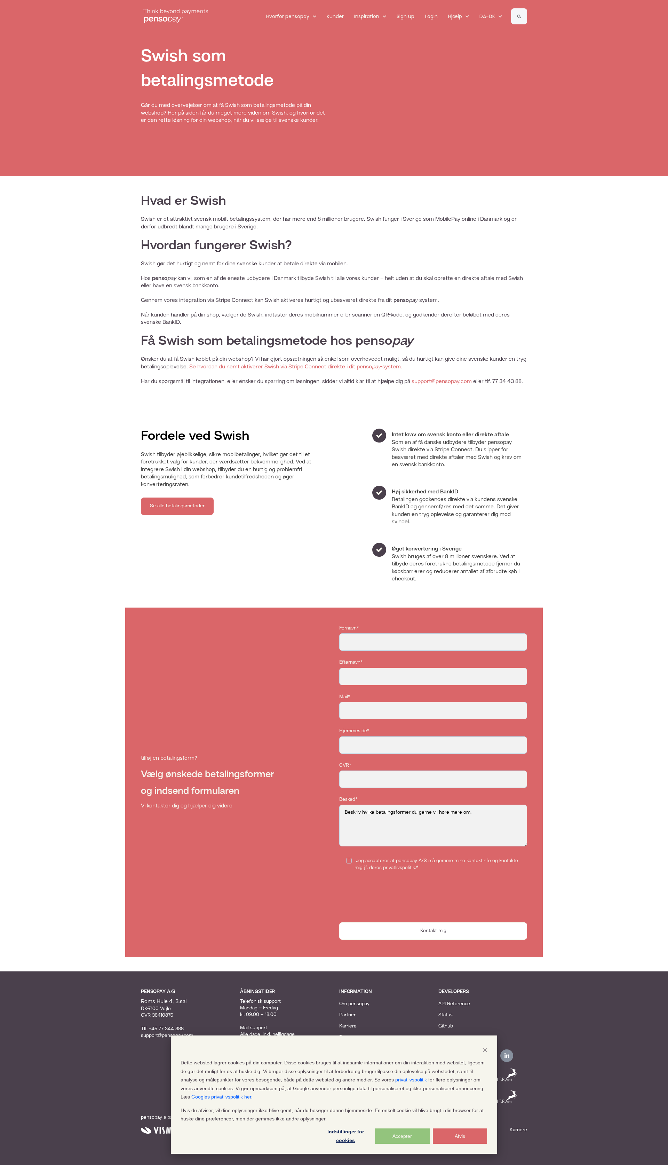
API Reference (454, 1003)
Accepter (402, 1136)
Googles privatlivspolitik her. (222, 1097)
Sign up (405, 16)
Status (445, 1014)
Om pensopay (354, 1003)
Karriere (348, 1026)
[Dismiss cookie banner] (485, 1049)
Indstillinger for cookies (345, 1136)
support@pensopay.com (442, 381)
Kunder (335, 16)
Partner (347, 1014)
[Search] (519, 16)
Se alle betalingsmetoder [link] (177, 505)
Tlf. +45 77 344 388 (162, 1028)
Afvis (460, 1136)
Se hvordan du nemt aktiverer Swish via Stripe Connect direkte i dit (273, 367)
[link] (175, 16)
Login (431, 16)
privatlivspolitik (411, 1079)
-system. (391, 367)
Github (445, 1026)
